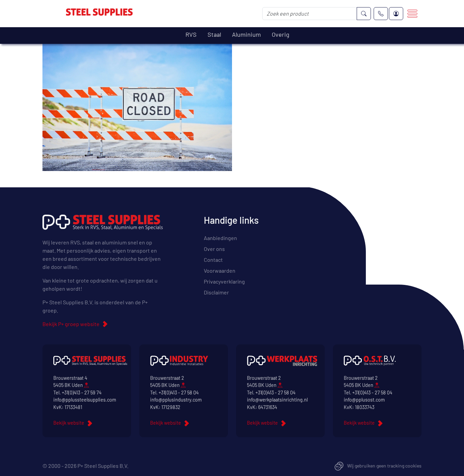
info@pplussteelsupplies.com (84, 400)
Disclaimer (216, 292)
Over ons (214, 248)
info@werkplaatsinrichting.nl (277, 400)
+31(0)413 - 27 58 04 (179, 392)
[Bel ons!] (381, 13)
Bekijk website (68, 423)
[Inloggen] (396, 13)
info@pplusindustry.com (176, 400)
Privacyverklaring (224, 281)
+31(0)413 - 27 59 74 (82, 392)
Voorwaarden (219, 270)
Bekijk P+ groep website (71, 324)
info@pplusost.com (364, 400)
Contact (213, 259)
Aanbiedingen (220, 238)
